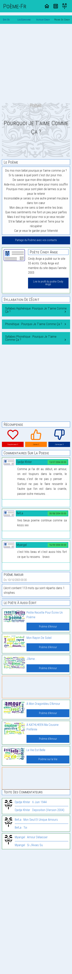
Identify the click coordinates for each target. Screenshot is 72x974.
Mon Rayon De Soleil (38, 638)
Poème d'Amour (48, 626)
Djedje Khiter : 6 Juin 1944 (31, 802)
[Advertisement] (36, 63)
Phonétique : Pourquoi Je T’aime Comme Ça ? (33, 324)
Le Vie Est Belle (35, 750)
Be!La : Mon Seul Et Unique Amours (36, 819)
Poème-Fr (14, 6)
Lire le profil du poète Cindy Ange (48, 283)
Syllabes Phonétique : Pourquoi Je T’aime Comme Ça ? (30, 338)
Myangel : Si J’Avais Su (29, 845)
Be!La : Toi (21, 827)
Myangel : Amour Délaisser (31, 837)
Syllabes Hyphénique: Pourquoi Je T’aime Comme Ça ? (36, 310)
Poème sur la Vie (47, 759)
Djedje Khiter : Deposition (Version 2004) (39, 810)
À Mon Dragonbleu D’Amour (43, 704)
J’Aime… (31, 659)
